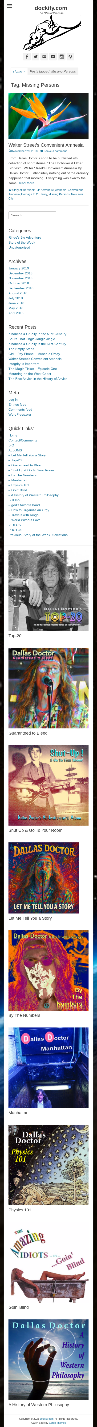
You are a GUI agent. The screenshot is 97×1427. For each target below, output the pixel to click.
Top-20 (14, 635)
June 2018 (16, 303)
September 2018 (20, 288)
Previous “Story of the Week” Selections (38, 535)
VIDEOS (14, 525)
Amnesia (60, 190)
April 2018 (16, 313)
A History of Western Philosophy (38, 1404)
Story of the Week (23, 190)
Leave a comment (55, 151)
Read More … (28, 183)
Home (19, 71)
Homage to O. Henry (34, 194)
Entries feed (17, 404)
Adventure (47, 190)
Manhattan (18, 1112)
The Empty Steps (21, 349)
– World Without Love (24, 520)
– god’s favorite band (24, 505)
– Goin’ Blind (17, 490)
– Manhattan (17, 480)
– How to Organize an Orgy (28, 510)
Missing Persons (59, 194)
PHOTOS (15, 530)
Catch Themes (57, 1422)
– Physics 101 (18, 485)
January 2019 (18, 268)
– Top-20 (15, 460)
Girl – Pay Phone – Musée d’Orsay (34, 354)
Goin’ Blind (18, 1307)
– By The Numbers (22, 475)
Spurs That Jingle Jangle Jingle (31, 339)
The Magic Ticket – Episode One (32, 369)
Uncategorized (19, 247)
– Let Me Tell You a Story (27, 455)
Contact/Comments (22, 440)
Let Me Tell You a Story (30, 918)
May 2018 (15, 308)
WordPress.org (19, 414)
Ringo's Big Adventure (24, 237)
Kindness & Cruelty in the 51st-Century (37, 344)
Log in (13, 399)
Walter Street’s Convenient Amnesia (46, 145)
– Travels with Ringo (23, 515)
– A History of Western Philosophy (33, 495)
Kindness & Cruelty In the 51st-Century (37, 334)
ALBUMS (15, 450)
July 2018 (15, 298)
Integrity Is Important (23, 364)
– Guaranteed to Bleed (25, 465)
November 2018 (20, 278)
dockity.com (51, 8)
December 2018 (20, 273)
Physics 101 (19, 1210)
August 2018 (17, 293)
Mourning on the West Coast (29, 374)
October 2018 (18, 283)
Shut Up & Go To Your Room (35, 830)
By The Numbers (24, 1015)
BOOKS (14, 500)
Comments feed (20, 409)
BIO (11, 445)
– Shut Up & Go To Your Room (31, 470)
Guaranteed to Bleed (28, 733)
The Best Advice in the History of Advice (37, 379)
